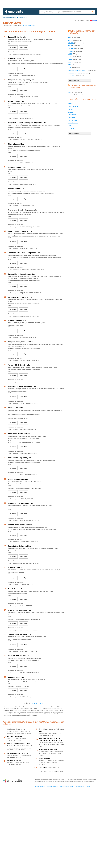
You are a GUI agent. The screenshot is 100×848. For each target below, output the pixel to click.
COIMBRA (71, 51)
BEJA (69, 67)
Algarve (70, 112)
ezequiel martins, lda (46, 758)
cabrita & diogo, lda (14, 760)
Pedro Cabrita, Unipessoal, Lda (19, 546)
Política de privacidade (52, 786)
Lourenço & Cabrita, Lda (17, 408)
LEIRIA (70, 45)
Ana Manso (71, 117)
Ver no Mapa (23, 47)
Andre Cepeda (72, 120)
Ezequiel (70, 103)
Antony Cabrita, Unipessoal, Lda (20, 525)
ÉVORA (70, 59)
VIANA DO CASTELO (74, 73)
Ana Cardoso (72, 114)
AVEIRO (70, 65)
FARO (69, 37)
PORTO (70, 54)
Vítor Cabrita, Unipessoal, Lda (19, 434)
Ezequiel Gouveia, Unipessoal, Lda (21, 80)
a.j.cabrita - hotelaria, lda (16, 729)
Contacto (88, 786)
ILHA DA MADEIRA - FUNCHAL (77, 70)
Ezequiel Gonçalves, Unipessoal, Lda (22, 386)
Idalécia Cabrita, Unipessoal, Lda (20, 656)
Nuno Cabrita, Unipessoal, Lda (19, 458)
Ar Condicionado (73, 123)
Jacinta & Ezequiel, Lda (16, 167)
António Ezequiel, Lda (16, 188)
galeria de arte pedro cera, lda (17, 753)
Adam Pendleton (73, 106)
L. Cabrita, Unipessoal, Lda (18, 479)
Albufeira (71, 109)
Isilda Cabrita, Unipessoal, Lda (19, 610)
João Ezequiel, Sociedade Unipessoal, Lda (24, 253)
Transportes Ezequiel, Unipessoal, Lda (22, 210)
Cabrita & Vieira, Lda (15, 567)
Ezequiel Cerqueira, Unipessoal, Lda (21, 274)
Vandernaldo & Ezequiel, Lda (19, 365)
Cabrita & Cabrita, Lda (16, 58)
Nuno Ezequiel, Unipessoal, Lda (20, 231)
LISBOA (70, 40)
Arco (69, 125)
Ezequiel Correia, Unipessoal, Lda (20, 342)
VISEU (70, 62)
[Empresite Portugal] (14, 13)
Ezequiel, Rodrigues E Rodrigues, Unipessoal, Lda (27, 122)
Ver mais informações (29, 25)
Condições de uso (80, 786)
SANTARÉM (71, 48)
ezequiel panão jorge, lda (48, 749)
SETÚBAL (71, 43)
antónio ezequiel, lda (14, 736)
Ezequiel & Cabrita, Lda (16, 37)
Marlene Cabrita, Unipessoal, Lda (20, 503)
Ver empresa (13, 47)
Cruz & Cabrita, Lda (15, 589)
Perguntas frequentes (40, 786)
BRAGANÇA (71, 75)
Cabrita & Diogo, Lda (16, 677)
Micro (69, 92)
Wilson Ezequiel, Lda (16, 101)
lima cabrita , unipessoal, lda (49, 767)
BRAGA (70, 56)
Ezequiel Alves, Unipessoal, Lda (20, 297)
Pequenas (71, 95)
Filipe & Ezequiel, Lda (16, 144)
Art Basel (71, 128)
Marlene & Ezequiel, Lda (17, 320)
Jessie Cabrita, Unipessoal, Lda (20, 634)
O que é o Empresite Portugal (66, 786)
